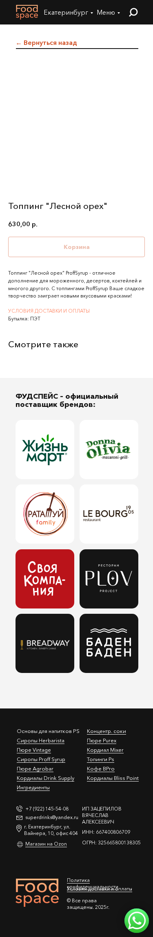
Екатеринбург (66, 12)
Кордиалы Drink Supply (45, 778)
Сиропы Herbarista (40, 740)
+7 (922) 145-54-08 (47, 809)
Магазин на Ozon (46, 844)
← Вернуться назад (46, 42)
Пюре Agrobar (35, 768)
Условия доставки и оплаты (99, 889)
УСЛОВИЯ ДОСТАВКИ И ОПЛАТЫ (49, 311)
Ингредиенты (33, 787)
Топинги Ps (100, 759)
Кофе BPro (101, 768)
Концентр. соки (106, 731)
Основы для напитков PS (48, 731)
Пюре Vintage (34, 749)
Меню (106, 12)
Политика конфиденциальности (92, 883)
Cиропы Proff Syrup (41, 759)
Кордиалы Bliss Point (113, 778)
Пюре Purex (101, 740)
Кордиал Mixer (105, 749)
